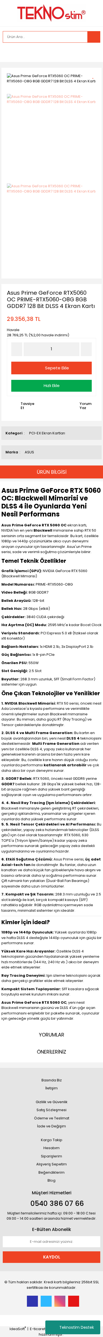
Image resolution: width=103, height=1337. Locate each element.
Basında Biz (51, 1080)
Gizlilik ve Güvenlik (52, 1102)
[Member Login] (8, 52)
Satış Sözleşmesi (51, 1110)
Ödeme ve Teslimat (51, 1118)
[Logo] (51, 12)
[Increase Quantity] (86, 349)
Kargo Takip (51, 1140)
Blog (51, 1180)
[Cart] (92, 52)
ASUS (29, 452)
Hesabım (51, 1148)
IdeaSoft (18, 1328)
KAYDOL (51, 1257)
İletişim (51, 1088)
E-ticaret (37, 1328)
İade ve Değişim (51, 1126)
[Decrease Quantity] (16, 349)
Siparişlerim (51, 1156)
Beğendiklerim (51, 1172)
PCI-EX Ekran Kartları (47, 433)
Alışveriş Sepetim (51, 1164)
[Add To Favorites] (95, 75)
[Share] (95, 85)
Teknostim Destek (76, 1327)
